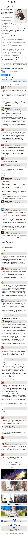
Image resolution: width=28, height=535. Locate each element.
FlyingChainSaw (5, 181)
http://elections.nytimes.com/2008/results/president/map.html (13, 215)
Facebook (5, 521)
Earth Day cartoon (5, 405)
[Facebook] (8, 75)
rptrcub (3, 161)
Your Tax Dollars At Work (19, 81)
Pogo (6, 403)
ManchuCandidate (6, 115)
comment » (3, 72)
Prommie (4, 457)
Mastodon (18, 521)
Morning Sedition (5, 5)
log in (11, 464)
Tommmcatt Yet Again (7, 350)
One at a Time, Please (7, 79)
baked (3, 204)
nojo (2, 70)
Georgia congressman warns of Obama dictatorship (11, 68)
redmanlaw (4, 285)
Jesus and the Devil (22, 420)
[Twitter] (3, 75)
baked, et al (4, 212)
